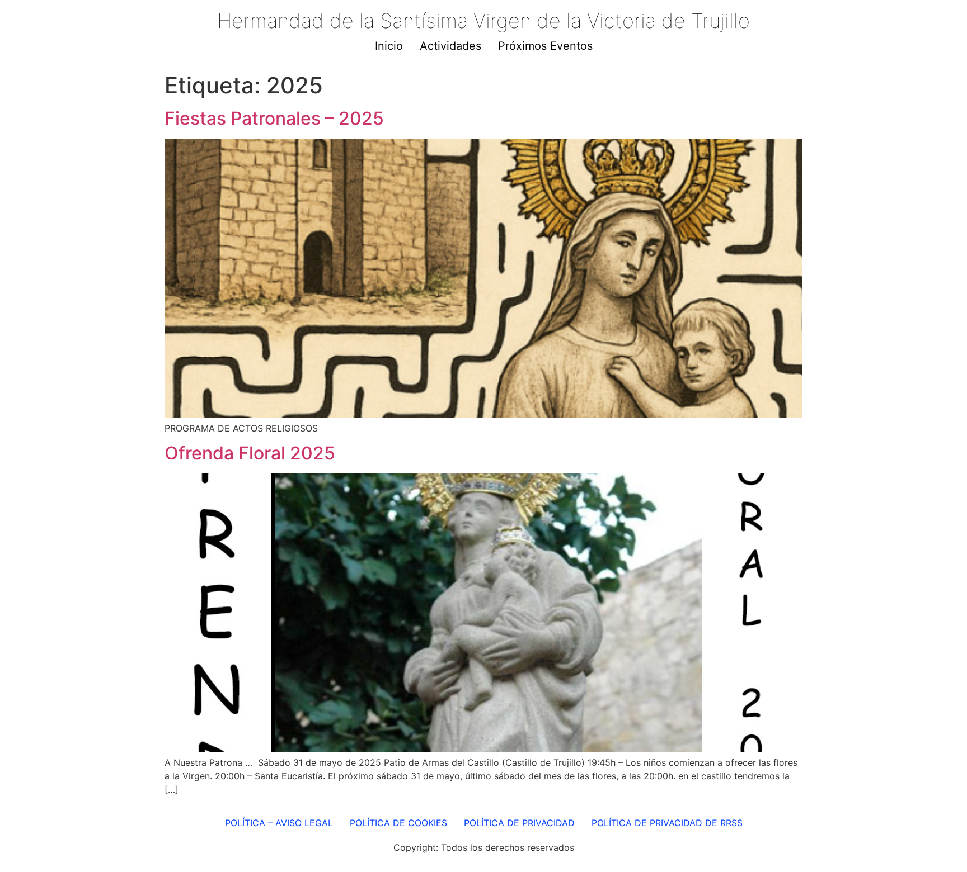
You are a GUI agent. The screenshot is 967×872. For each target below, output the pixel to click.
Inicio (389, 46)
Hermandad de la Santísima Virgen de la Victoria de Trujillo (483, 20)
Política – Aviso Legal (279, 822)
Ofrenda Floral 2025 (250, 453)
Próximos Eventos (545, 46)
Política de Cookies (398, 822)
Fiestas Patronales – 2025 (274, 118)
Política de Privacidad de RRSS (667, 822)
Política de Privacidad (519, 822)
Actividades (450, 46)
